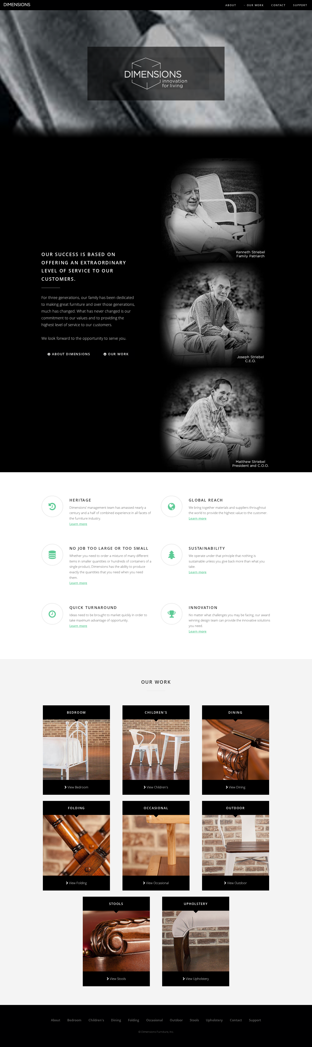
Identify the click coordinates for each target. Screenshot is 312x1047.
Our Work (118, 354)
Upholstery (214, 1020)
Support (255, 1020)
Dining (116, 1020)
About (55, 1020)
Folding (133, 1020)
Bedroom (74, 1020)
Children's (96, 1020)
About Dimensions (70, 354)
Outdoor (176, 1020)
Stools (194, 1020)
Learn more (78, 524)
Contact (236, 1020)
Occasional (154, 1020)
